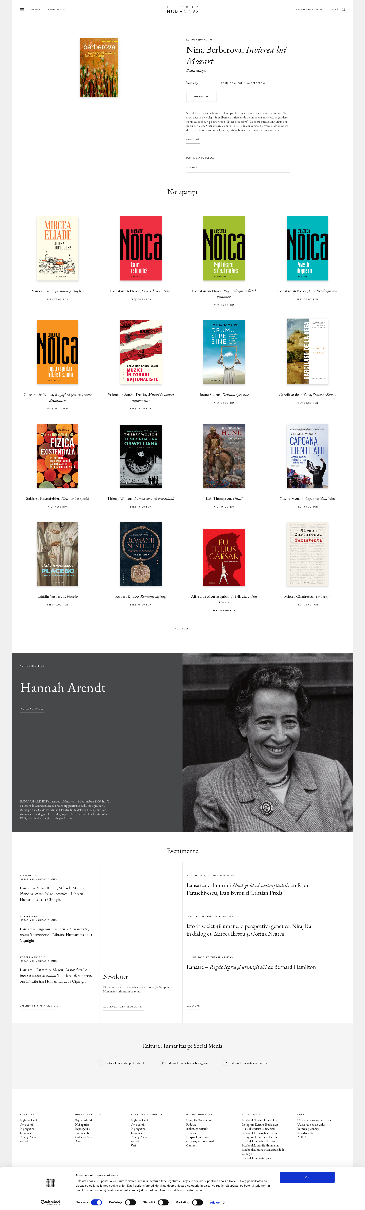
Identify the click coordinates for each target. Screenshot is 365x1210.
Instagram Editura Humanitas (260, 1125)
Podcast (191, 1125)
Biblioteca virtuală (197, 1129)
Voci (133, 1145)
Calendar (193, 1006)
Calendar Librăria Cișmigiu (39, 1006)
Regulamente (305, 1133)
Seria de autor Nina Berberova (243, 83)
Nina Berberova (214, 49)
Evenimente (27, 1133)
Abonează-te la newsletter (123, 1007)
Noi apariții (26, 1125)
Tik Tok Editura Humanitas (258, 1129)
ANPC (301, 1137)
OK (307, 1177)
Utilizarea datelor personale (314, 1120)
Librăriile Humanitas (308, 10)
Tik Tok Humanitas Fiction (258, 1141)
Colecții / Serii (28, 1137)
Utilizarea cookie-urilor (311, 1125)
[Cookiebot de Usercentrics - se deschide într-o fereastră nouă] (50, 1202)
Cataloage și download (200, 1141)
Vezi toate (182, 629)
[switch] (130, 1202)
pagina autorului (32, 709)
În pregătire (27, 1129)
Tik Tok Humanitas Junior (258, 1158)
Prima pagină (57, 10)
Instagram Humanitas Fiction (260, 1137)
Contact (191, 1145)
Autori (24, 1141)
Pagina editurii (28, 1120)
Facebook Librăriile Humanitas (260, 1145)
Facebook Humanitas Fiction (259, 1133)
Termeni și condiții (308, 1129)
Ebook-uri (192, 1133)
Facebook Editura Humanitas (260, 1120)
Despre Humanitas (197, 1137)
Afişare (215, 1202)
